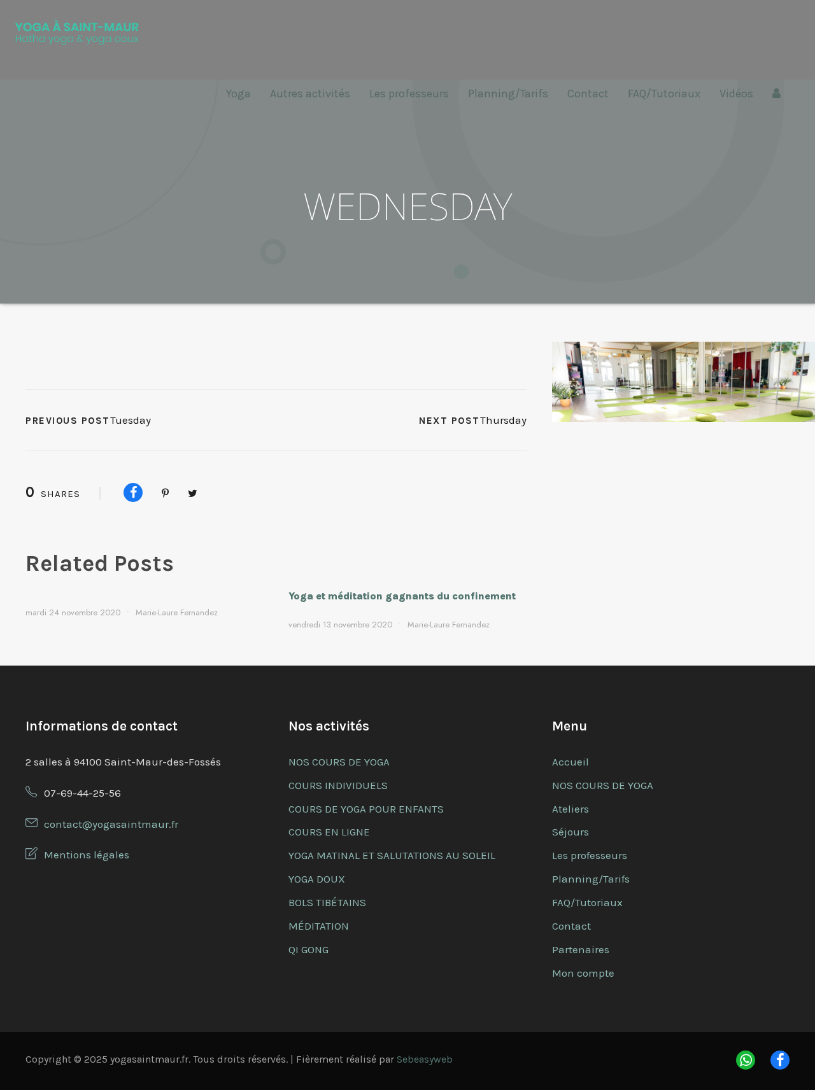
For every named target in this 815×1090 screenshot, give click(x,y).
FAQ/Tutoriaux (664, 94)
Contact (588, 94)
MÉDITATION (318, 925)
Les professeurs (409, 94)
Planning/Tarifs (508, 94)
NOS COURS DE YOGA (339, 761)
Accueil (570, 761)
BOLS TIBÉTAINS (327, 902)
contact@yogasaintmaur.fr (111, 824)
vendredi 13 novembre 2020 (340, 624)
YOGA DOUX (316, 878)
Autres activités (310, 94)
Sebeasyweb (425, 1059)
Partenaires (580, 949)
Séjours (570, 831)
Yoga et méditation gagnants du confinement (402, 596)
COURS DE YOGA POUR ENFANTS (366, 808)
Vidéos (736, 94)
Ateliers (570, 808)
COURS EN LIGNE (329, 831)
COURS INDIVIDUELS (338, 785)
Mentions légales (86, 854)
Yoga (238, 94)
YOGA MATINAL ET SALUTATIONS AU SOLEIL (391, 855)
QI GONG (308, 949)
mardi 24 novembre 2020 (72, 612)
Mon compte (583, 973)
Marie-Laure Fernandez (177, 612)
